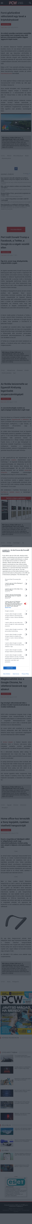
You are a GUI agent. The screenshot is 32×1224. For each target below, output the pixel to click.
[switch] (25, 584)
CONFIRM (10, 668)
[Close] (28, 550)
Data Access (16, 673)
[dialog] (16, 612)
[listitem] (16, 580)
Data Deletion (6, 673)
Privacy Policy (25, 673)
